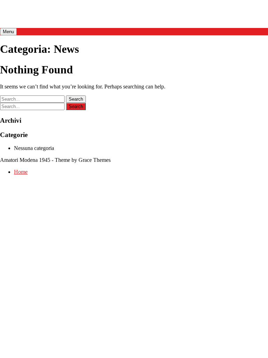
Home (21, 172)
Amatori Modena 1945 (53, 13)
